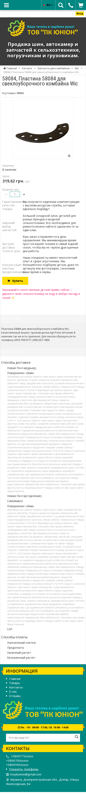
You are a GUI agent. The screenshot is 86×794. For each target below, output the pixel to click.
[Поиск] (76, 737)
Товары (14, 683)
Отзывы (15, 696)
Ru (49, 5)
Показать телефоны (23, 769)
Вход (80, 13)
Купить (16, 281)
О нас (13, 691)
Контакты (16, 687)
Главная (14, 679)
